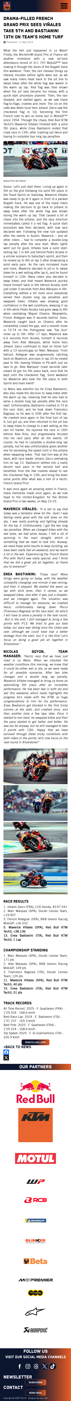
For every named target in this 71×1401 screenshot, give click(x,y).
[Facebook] (35, 1052)
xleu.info (44, 1398)
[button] (64, 6)
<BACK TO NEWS (17, 1047)
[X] (35, 1057)
